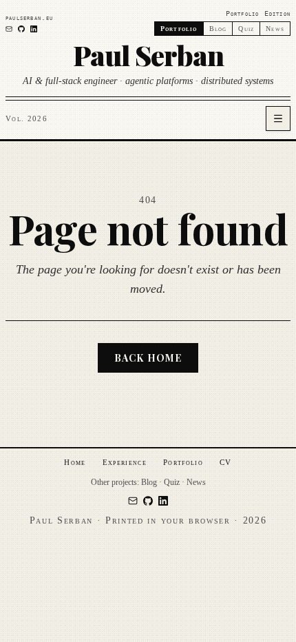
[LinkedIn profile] (33, 28)
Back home (148, 357)
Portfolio (183, 462)
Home (74, 462)
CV (226, 462)
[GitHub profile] (21, 28)
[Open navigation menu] (278, 118)
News (275, 28)
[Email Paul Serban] (9, 28)
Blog (218, 28)
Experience (125, 462)
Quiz (246, 28)
